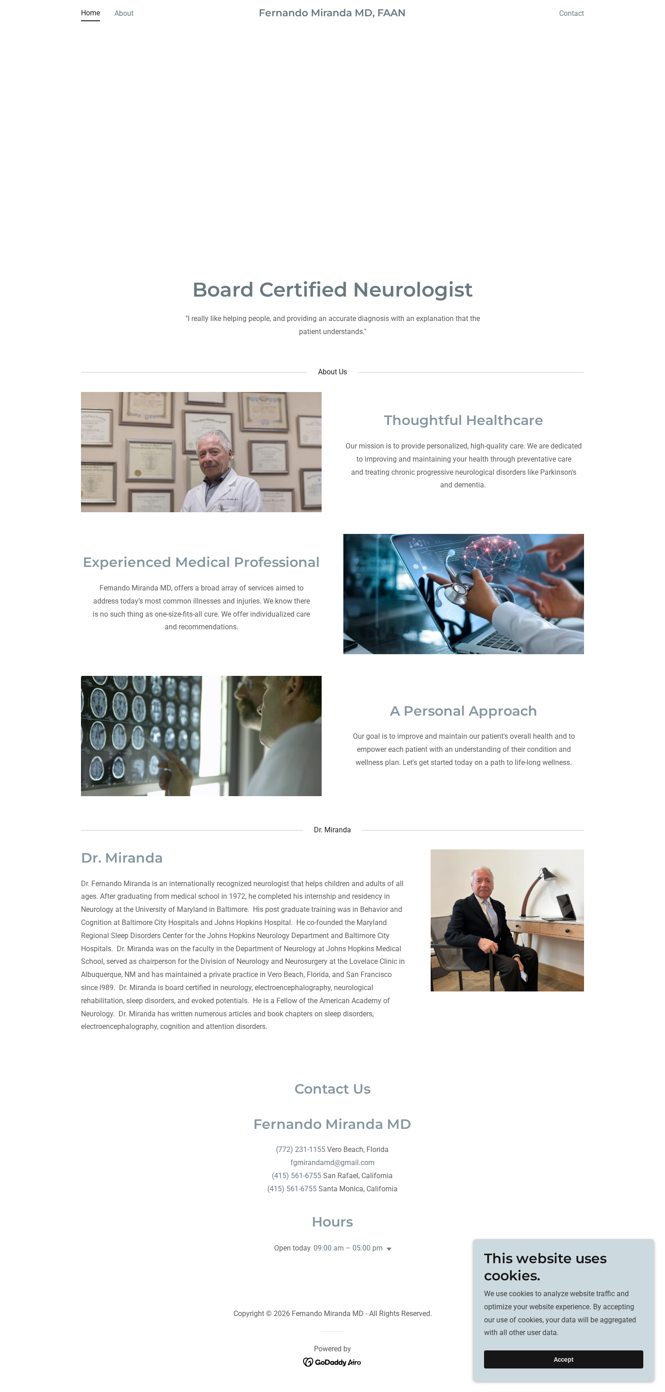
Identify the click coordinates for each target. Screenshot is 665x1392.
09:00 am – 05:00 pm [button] (348, 1248)
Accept (564, 1359)
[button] (387, 1249)
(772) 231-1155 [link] (300, 1149)
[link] (333, 13)
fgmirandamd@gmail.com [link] (332, 1162)
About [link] (123, 13)
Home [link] (90, 13)
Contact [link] (571, 13)
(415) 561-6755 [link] (296, 1175)
